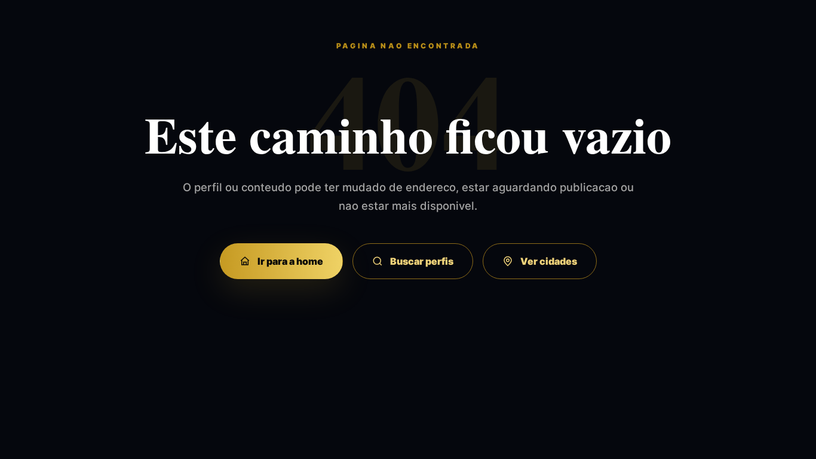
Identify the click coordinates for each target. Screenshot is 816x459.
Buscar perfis (421, 261)
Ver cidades (548, 261)
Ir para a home (290, 261)
